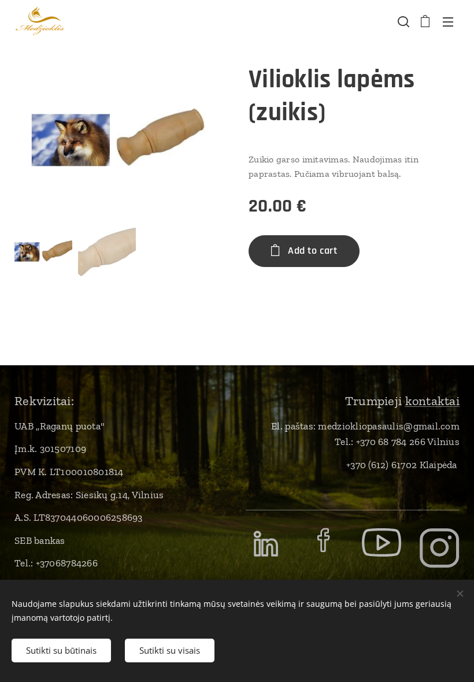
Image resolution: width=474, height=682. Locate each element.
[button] (402, 21)
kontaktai (432, 401)
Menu (448, 21)
